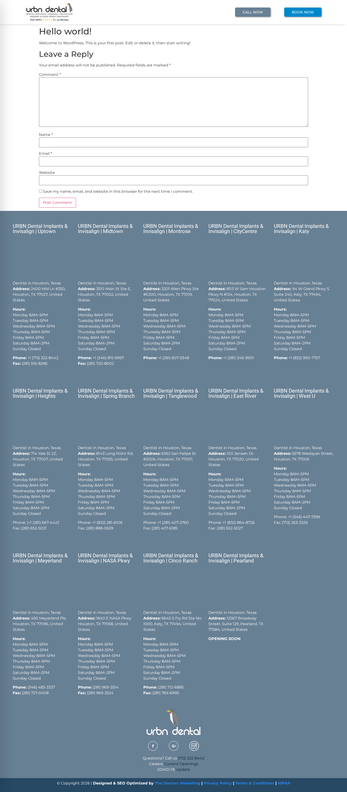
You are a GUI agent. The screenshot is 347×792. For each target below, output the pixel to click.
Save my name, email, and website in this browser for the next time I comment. (118, 191)
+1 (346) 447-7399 (304, 517)
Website (47, 173)
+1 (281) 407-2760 (173, 522)
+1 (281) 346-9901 (238, 358)
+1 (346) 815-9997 (108, 358)
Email (45, 154)
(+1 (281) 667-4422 (43, 522)
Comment (50, 75)
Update (183, 769)
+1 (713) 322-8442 (42, 358)
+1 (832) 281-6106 (107, 522)
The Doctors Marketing (177, 783)
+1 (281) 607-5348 (173, 358)
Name (46, 135)
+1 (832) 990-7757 (304, 358)
